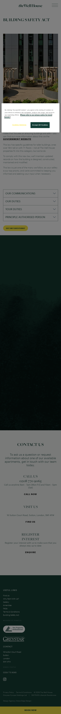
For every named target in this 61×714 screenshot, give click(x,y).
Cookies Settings (19, 125)
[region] (31, 117)
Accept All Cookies (40, 125)
